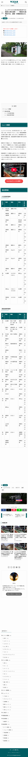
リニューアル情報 (8, 729)
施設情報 (6, 724)
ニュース (6, 693)
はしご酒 (6, 646)
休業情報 (6, 735)
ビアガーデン (7, 649)
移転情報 (6, 738)
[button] (3, 510)
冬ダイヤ (18, 487)
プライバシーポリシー (15, 752)
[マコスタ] (14, 2)
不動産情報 (6, 732)
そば (5, 673)
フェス (5, 651)
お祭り (5, 638)
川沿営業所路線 (10, 113)
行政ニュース (7, 709)
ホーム (9, 752)
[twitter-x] (11, 567)
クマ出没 (6, 696)
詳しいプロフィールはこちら (14, 594)
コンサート (6, 641)
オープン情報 (7, 727)
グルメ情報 (6, 660)
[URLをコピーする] (24, 510)
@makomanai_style (10, 31)
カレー (5, 665)
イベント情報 (7, 635)
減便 (22, 487)
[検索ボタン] (26, 2)
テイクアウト (7, 676)
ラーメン (6, 679)
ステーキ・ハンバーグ (8, 671)
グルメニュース (7, 698)
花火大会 (6, 657)
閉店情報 (6, 740)
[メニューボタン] (2, 2)
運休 (3, 490)
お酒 (5, 663)
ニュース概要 (8, 109)
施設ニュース (7, 707)
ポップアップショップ (8, 654)
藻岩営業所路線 (10, 115)
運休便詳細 (7, 111)
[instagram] (14, 567)
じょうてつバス (6, 487)
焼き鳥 (5, 687)
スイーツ (6, 668)
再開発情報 (6, 715)
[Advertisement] (14, 84)
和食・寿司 (6, 682)
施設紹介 (6, 721)
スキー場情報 (7, 690)
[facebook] (9, 567)
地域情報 (6, 718)
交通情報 (5, 18)
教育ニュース (7, 704)
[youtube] (17, 567)
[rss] (19, 567)
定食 (5, 684)
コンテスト (6, 643)
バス (13, 487)
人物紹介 (6, 712)
